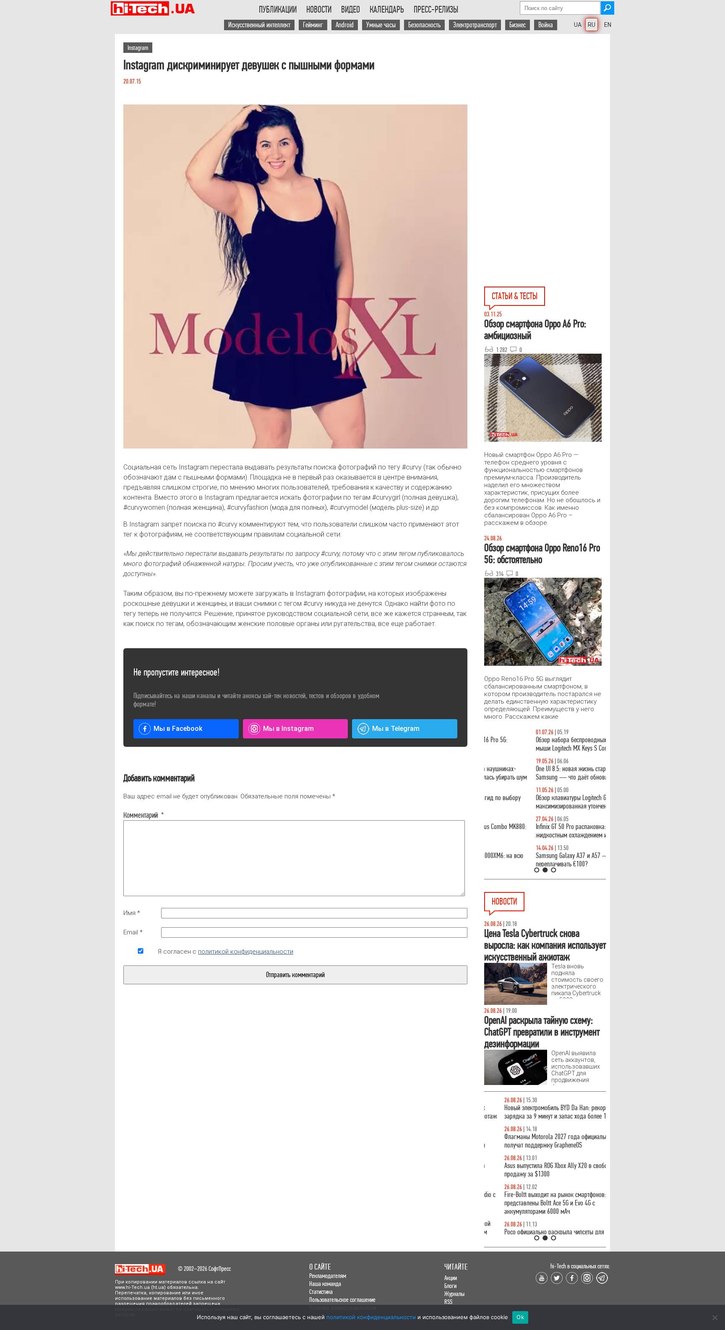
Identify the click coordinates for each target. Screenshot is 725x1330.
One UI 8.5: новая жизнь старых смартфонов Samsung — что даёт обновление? (538, 773)
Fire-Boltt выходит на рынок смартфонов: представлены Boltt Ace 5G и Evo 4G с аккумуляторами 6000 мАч (535, 1203)
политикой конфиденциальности (245, 951)
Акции (450, 1278)
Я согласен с (225, 951)
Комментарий (140, 815)
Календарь (387, 9)
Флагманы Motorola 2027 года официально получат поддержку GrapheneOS (537, 1141)
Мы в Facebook (178, 729)
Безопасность (424, 25)
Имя (131, 913)
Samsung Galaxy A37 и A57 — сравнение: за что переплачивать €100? (543, 859)
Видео (350, 9)
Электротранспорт (475, 25)
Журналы (454, 1294)
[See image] (295, 276)
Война (545, 25)
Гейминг (313, 25)
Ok (520, 1317)
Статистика (321, 1292)
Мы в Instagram (288, 729)
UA (578, 24)
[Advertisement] (547, 109)
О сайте (320, 1267)
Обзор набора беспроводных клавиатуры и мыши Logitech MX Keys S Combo (537, 744)
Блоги (450, 1286)
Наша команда (325, 1284)
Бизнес (517, 25)
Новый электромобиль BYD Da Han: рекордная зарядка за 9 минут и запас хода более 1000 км (543, 1112)
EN (607, 24)
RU (591, 24)
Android (345, 25)
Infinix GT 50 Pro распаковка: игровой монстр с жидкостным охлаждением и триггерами (541, 831)
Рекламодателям (327, 1276)
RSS (448, 1302)
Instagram (138, 48)
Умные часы (381, 25)
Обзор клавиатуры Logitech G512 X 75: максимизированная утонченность (530, 802)
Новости (318, 9)
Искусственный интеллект (259, 25)
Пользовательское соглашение (342, 1300)
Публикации (278, 9)
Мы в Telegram (396, 729)
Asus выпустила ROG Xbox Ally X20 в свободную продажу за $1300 (542, 1170)
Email (133, 932)
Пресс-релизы (436, 9)
